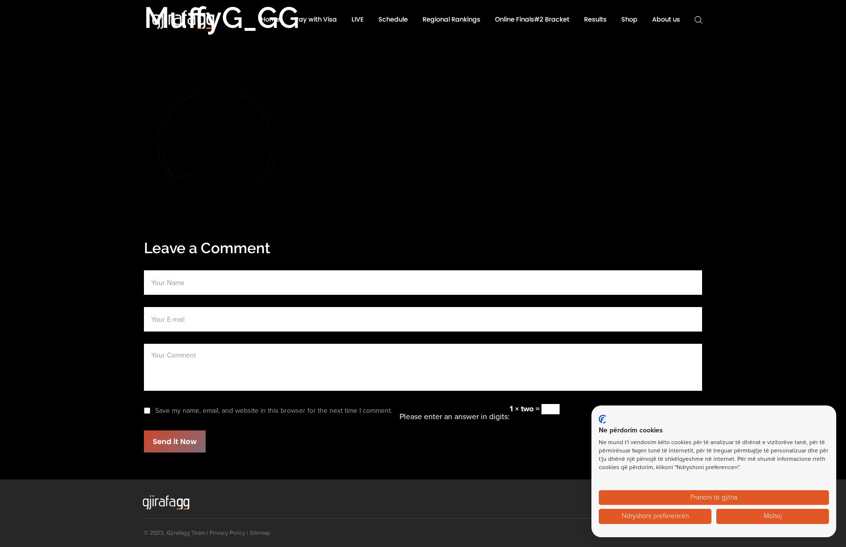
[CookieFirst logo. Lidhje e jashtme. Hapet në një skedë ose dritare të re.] (602, 419)
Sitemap (260, 532)
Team (198, 532)
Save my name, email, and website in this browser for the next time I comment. (273, 410)
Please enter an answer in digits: (455, 417)
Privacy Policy (227, 532)
